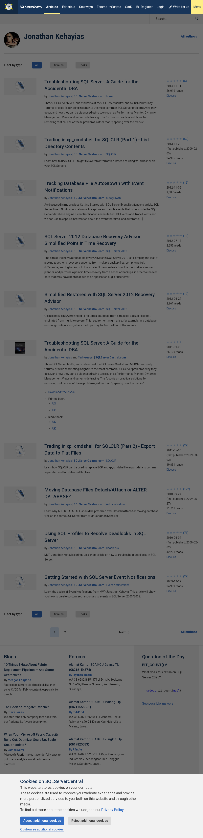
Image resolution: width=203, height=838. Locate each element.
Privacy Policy (112, 810)
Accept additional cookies (42, 821)
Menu (197, 7)
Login (160, 7)
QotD (128, 7)
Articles (52, 7)
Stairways (86, 7)
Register (147, 7)
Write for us (181, 7)
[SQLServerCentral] (9, 7)
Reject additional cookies (89, 821)
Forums (102, 7)
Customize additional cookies (42, 829)
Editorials (68, 7)
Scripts (116, 7)
